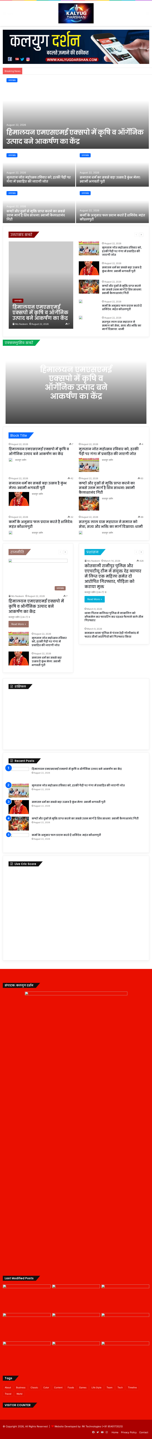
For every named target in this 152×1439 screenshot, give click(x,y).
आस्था (50, 234)
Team (109, 1387)
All (43, 234)
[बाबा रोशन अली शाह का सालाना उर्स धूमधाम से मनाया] (125, 1355)
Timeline (132, 1387)
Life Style (96, 1387)
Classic (34, 1387)
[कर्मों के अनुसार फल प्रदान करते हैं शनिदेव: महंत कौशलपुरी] (112, 206)
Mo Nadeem (21, 324)
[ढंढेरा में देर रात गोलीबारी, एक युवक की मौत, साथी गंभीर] (27, 1355)
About (8, 1387)
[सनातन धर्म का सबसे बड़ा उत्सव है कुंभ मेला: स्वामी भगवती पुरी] (112, 168)
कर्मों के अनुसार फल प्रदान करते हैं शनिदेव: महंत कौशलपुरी (112, 217)
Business (20, 1387)
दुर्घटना (112, 234)
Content (58, 1387)
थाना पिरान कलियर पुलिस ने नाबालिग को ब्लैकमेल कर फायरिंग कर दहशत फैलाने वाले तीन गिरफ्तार (114, 616)
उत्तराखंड (12, 80)
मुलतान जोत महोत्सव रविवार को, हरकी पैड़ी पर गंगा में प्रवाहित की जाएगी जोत (38, 179)
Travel (8, 1393)
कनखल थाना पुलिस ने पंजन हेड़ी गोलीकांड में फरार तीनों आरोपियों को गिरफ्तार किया (112, 635)
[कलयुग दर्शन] (76, 13)
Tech (120, 1387)
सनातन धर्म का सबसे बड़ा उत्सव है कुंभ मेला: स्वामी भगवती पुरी (110, 179)
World (19, 1393)
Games (82, 1387)
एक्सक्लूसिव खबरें (73, 234)
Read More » (18, 624)
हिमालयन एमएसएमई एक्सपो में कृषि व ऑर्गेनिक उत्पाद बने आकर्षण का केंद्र (75, 137)
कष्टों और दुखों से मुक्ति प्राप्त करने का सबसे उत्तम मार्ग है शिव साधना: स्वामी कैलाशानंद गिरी (35, 215)
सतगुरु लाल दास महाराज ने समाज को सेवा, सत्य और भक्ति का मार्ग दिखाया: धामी (121, 325)
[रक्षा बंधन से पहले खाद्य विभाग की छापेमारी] (76, 1355)
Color (46, 1387)
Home (115, 1432)
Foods (71, 1387)
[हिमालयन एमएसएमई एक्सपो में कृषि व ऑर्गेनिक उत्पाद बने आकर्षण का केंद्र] (76, 111)
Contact (143, 1432)
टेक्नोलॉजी (86, 234)
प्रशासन (121, 234)
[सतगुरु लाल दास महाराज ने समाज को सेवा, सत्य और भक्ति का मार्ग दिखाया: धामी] (80, 317)
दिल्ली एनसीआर (100, 234)
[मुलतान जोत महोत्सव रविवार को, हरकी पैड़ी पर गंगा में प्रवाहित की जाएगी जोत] (39, 168)
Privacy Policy (129, 1432)
